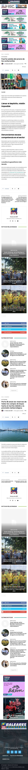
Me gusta (23, 323)
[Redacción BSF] (2, 64)
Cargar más (13, 390)
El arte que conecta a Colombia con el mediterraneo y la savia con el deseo (18, 385)
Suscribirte (23, 332)
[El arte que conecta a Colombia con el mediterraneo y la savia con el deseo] (5, 384)
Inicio (2, 54)
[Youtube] (17, 220)
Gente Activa (13, 250)
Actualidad (7, 54)
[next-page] (5, 316)
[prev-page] (2, 316)
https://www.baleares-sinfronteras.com (14, 218)
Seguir (24, 326)
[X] (15, 220)
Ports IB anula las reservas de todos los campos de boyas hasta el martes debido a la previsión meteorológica (21, 199)
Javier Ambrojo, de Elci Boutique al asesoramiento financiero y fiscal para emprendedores (14, 254)
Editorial (13, 278)
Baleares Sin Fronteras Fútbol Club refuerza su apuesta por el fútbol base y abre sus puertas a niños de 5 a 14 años (14, 309)
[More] (18, 70)
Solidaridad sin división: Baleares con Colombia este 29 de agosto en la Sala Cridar (14, 282)
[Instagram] (12, 220)
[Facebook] (10, 220)
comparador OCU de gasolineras (16, 172)
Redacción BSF (9, 63)
